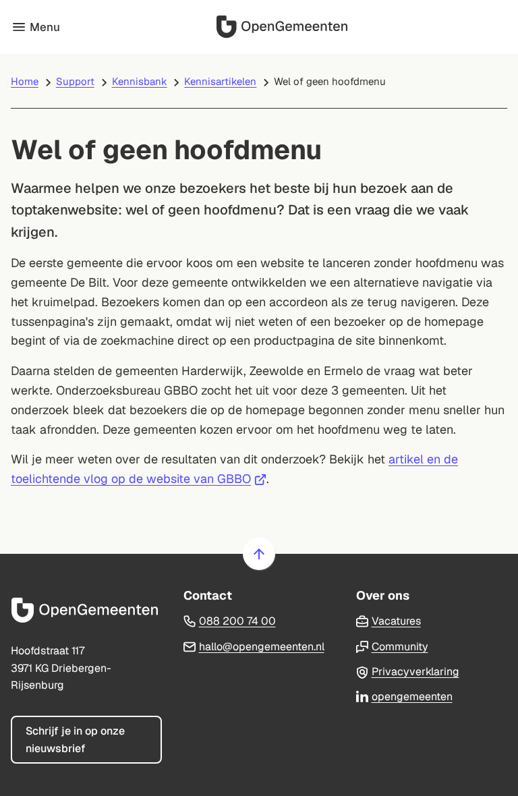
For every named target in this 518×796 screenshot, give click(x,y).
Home (24, 81)
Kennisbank (139, 81)
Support (75, 81)
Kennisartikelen (220, 81)
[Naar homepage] (283, 27)
